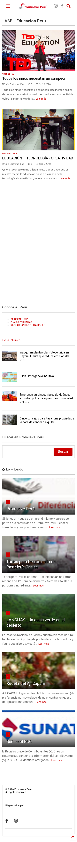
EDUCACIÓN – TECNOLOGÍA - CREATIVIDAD (37, 158)
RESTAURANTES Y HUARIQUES (27, 325)
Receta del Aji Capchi (25, 683)
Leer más (41, 98)
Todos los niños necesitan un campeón (34, 78)
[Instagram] (56, 6)
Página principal (14, 805)
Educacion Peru (9, 153)
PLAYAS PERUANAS (21, 322)
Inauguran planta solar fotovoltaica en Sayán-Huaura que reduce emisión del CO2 (44, 356)
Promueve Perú (20, 508)
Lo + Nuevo (11, 340)
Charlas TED (8, 74)
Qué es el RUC (19, 741)
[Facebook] (62, 6)
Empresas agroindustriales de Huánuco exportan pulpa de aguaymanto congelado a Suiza (47, 398)
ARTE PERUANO (19, 319)
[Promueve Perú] (32, 7)
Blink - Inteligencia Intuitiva (37, 376)
